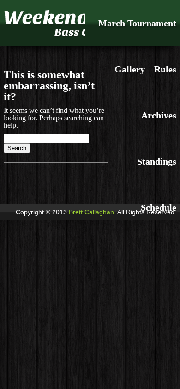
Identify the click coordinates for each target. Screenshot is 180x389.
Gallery (129, 69)
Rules (165, 69)
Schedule (158, 207)
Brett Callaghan (91, 212)
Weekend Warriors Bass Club (44, 23)
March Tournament (137, 23)
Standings (156, 161)
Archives (158, 115)
